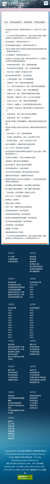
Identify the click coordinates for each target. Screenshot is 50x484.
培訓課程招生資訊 (14, 285)
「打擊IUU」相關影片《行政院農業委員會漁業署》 (23, 104)
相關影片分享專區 (11, 229)
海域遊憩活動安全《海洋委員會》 (17, 210)
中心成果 (11, 257)
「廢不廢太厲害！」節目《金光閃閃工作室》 (21, 141)
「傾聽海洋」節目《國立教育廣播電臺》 (20, 83)
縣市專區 (11, 344)
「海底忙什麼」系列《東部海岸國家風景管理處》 (23, 93)
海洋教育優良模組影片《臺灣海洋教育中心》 (21, 45)
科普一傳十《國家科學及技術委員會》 (19, 207)
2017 (10, 332)
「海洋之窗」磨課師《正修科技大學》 (19, 72)
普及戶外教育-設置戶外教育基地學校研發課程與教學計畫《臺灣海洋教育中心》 (26, 50)
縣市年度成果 (13, 354)
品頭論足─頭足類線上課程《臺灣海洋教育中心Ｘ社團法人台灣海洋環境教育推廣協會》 (26, 60)
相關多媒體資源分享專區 (14, 232)
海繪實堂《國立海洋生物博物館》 (17, 161)
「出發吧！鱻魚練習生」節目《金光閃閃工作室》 (23, 137)
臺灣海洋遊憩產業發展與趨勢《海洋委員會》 (21, 218)
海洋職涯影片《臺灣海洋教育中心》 (18, 42)
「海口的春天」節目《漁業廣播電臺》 (19, 133)
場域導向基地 (34, 354)
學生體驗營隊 (34, 271)
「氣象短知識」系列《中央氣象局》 (18, 118)
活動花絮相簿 (13, 262)
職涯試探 (33, 257)
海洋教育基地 (34, 349)
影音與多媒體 (40, 22)
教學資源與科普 (16, 22)
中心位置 (11, 436)
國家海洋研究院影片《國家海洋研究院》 (20, 176)
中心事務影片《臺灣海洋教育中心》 (18, 55)
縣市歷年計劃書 (13, 352)
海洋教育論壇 (34, 308)
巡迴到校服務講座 (36, 269)
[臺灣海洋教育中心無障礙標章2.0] (25, 477)
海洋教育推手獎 (35, 282)
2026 (10, 310)
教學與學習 (28, 22)
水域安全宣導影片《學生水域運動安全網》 (20, 157)
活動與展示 (34, 405)
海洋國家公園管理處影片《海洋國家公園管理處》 (23, 185)
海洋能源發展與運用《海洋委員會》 (18, 214)
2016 (10, 335)
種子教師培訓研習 (36, 266)
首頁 (6, 22)
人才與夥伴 (34, 403)
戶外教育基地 (34, 352)
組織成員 (11, 431)
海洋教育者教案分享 (15, 297)
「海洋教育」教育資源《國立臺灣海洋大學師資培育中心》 (25, 109)
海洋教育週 (12, 308)
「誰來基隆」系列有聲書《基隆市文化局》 (20, 192)
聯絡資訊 (11, 438)
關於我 (10, 421)
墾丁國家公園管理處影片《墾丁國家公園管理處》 (23, 189)
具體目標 (11, 426)
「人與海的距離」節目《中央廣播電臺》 (20, 79)
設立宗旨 (11, 424)
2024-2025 (34, 285)
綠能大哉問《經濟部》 (13, 203)
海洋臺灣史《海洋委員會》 (15, 225)
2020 (31, 294)
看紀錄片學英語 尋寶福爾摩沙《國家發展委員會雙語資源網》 (26, 122)
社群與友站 (34, 408)
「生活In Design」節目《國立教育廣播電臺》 (21, 101)
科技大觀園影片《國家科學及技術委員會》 (20, 144)
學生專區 (33, 259)
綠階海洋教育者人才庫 (16, 292)
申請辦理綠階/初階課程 (16, 287)
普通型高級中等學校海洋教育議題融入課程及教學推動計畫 (38, 379)
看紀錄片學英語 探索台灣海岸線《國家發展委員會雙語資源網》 (26, 128)
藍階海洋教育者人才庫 (16, 294)
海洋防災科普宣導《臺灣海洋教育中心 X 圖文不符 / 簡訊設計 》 (25, 31)
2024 (10, 315)
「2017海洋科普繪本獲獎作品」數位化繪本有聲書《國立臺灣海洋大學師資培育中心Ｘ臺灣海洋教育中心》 (26, 37)
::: (3, 15)
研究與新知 (34, 401)
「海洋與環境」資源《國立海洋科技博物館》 (21, 114)
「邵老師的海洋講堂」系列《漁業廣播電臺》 (21, 65)
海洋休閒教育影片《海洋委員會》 (17, 168)
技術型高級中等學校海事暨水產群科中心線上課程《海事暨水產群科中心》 (25, 153)
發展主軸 (11, 429)
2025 (10, 313)
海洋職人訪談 (34, 264)
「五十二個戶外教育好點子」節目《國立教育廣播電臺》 (25, 86)
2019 (31, 297)
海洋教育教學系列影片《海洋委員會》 (19, 75)
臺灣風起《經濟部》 (12, 200)
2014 (31, 337)
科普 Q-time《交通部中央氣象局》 (17, 196)
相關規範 (11, 433)
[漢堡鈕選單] (46, 3)
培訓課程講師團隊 (14, 290)
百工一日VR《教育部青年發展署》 (17, 148)
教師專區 (33, 262)
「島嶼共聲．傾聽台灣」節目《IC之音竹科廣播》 (23, 97)
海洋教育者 (12, 282)
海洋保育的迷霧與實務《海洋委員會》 (19, 221)
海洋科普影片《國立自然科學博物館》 (19, 165)
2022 (31, 290)
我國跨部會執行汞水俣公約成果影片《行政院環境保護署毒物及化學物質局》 (25, 180)
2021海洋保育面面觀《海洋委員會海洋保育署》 (22, 172)
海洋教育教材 (34, 347)
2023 (31, 287)
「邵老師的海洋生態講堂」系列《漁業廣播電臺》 (23, 68)
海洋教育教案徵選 (14, 403)
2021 (31, 292)
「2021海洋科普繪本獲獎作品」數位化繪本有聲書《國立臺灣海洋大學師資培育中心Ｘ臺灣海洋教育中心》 (26, 237)
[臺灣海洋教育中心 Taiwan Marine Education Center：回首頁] (25, 4)
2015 (10, 337)
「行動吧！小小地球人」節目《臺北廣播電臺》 (22, 90)
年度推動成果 (13, 259)
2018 (10, 330)
